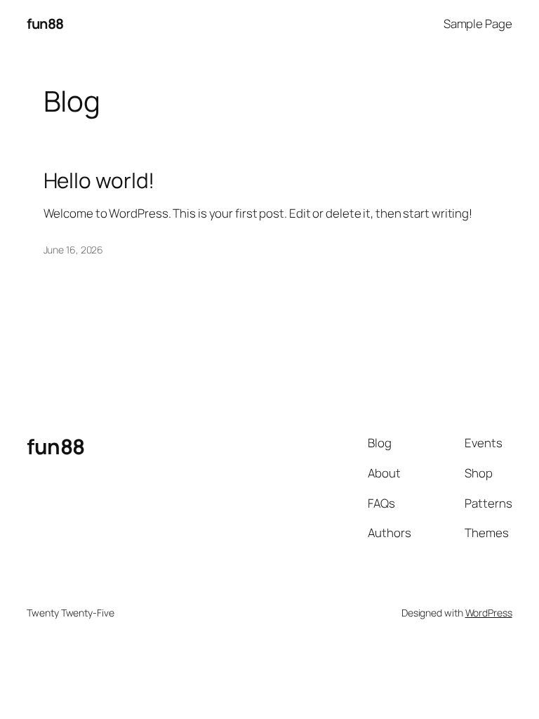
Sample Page (478, 23)
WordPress (488, 612)
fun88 (45, 23)
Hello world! (99, 180)
